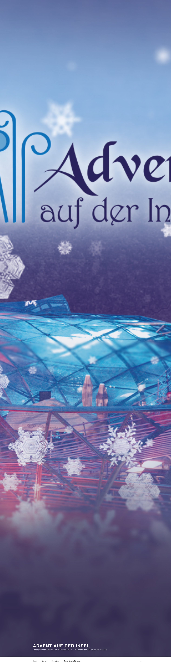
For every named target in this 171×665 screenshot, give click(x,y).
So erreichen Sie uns (72, 661)
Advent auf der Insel (61, 646)
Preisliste (55, 661)
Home (35, 661)
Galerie (44, 661)
